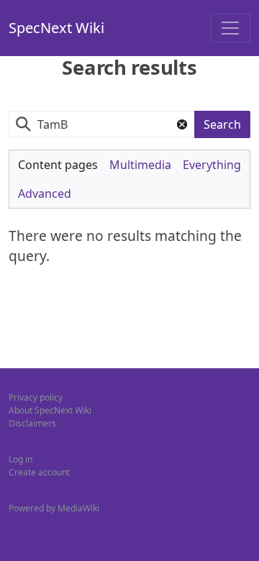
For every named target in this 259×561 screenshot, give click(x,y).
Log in (20, 459)
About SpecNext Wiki (50, 410)
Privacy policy (36, 397)
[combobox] (102, 124)
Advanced (44, 193)
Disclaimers (32, 423)
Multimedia (140, 165)
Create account (39, 472)
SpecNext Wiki (56, 27)
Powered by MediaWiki (54, 508)
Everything (212, 165)
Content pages (58, 165)
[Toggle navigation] (230, 28)
